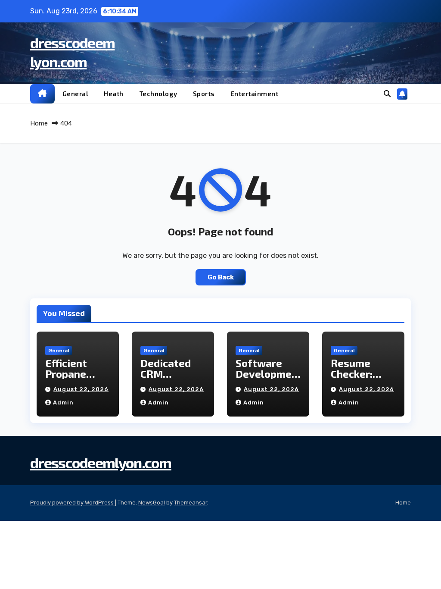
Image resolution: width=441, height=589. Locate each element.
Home (39, 123)
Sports (204, 93)
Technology (158, 93)
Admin (63, 402)
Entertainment (254, 93)
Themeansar (190, 502)
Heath (114, 93)
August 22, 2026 (81, 389)
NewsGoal (151, 502)
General (75, 93)
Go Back (221, 277)
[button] (387, 94)
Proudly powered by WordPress (72, 502)
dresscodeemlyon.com (100, 462)
